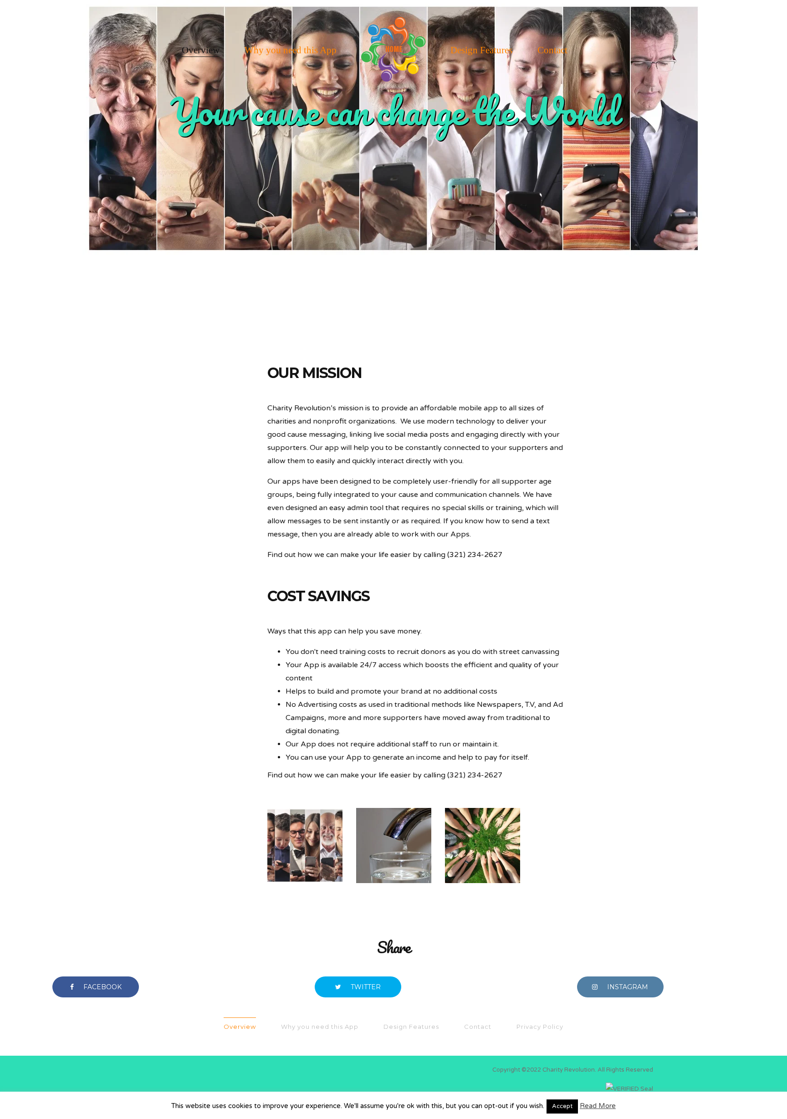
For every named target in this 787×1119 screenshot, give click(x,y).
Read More (598, 1106)
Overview (201, 50)
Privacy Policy (539, 1026)
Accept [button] (562, 1106)
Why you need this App (291, 50)
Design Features (481, 50)
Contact (552, 50)
